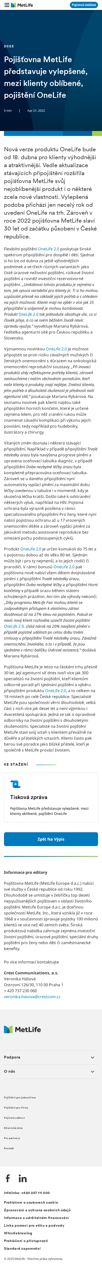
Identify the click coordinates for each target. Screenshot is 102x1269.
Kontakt (9, 1148)
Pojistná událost (14, 1118)
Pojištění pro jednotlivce (20, 1097)
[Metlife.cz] (22, 1032)
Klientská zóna (13, 1128)
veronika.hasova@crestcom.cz (32, 996)
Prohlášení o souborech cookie (31, 1203)
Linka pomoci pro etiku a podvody (34, 1226)
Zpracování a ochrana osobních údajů (37, 1210)
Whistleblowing (18, 1233)
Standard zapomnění (22, 1249)
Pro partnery (12, 1138)
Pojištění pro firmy (16, 1108)
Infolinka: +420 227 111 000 (27, 1193)
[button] (7, 5)
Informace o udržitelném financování (36, 1218)
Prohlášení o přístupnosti (26, 1241)
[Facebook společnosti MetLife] (8, 1179)
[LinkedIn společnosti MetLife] (23, 1179)
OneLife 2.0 (48, 249)
